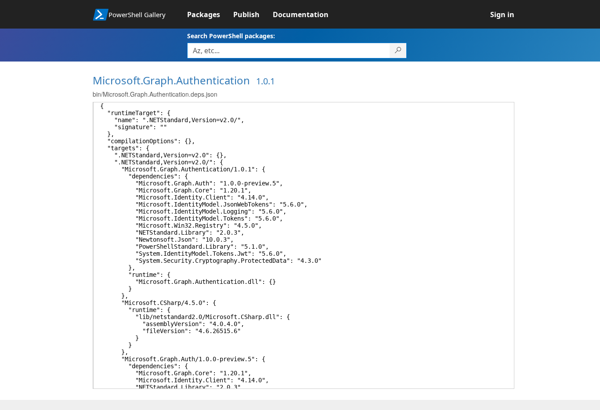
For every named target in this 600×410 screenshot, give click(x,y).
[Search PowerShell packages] (398, 50)
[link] (210, 14)
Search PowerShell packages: (231, 36)
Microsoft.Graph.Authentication (171, 80)
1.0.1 (265, 81)
